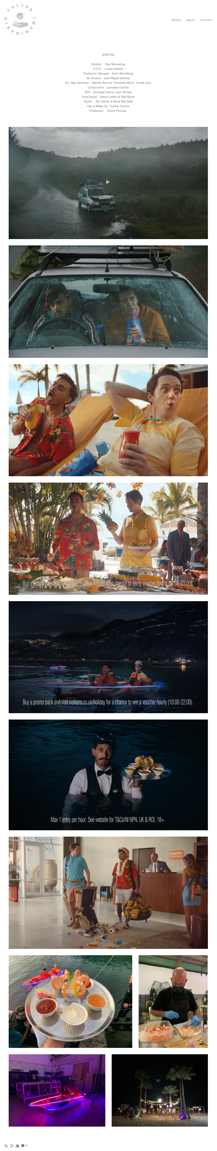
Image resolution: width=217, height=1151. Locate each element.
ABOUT (191, 20)
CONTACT (206, 20)
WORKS (177, 20)
